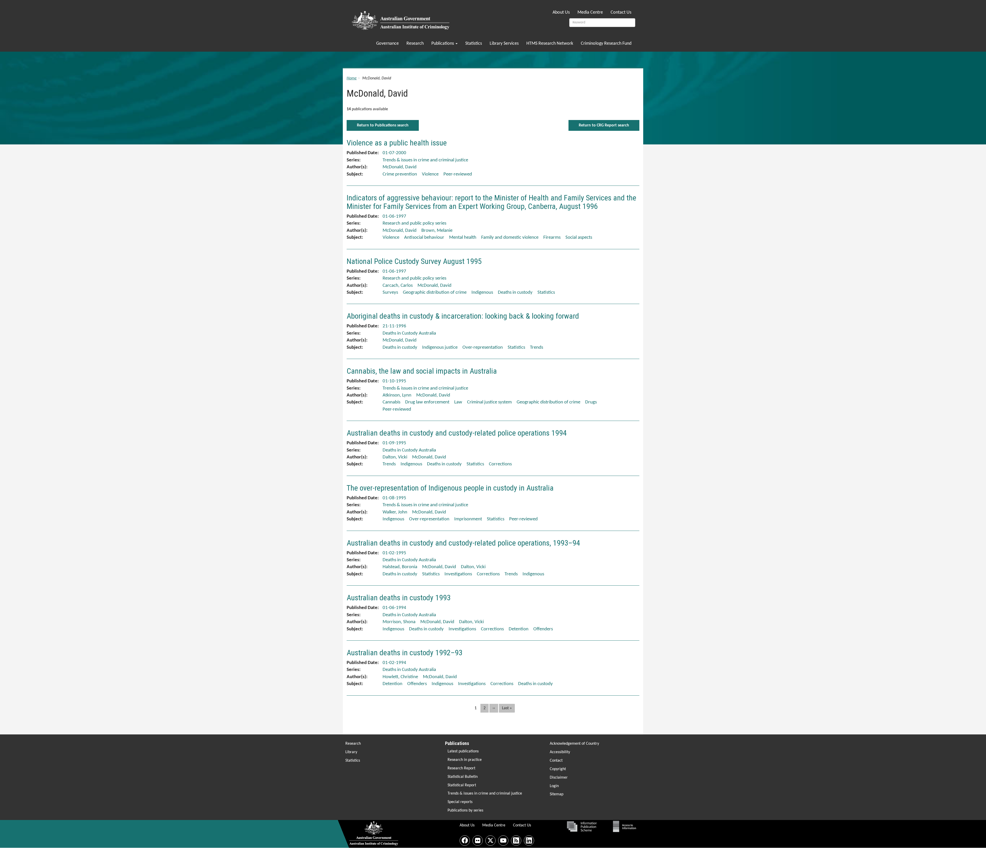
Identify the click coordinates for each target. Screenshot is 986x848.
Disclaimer (559, 778)
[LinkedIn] (529, 840)
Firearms (552, 237)
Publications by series (465, 810)
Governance (387, 43)
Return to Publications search (383, 125)
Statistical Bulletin (463, 777)
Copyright (558, 769)
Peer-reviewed (457, 174)
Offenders (543, 629)
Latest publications (463, 751)
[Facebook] (464, 840)
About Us (561, 12)
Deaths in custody (515, 292)
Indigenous (482, 292)
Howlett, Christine (400, 677)
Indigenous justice (440, 347)
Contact (556, 761)
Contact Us (621, 12)
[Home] (401, 18)
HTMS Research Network (549, 43)
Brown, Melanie (436, 230)
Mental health (462, 237)
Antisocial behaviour (424, 237)
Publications (443, 43)
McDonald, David (399, 167)
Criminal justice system (489, 402)
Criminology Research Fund (606, 43)
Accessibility (560, 752)
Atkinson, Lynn (397, 395)
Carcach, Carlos (398, 285)
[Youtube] (503, 840)
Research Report (461, 768)
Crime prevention (400, 174)
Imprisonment (468, 519)
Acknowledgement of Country (574, 744)
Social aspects (578, 237)
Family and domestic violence (509, 237)
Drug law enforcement (427, 402)
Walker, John (395, 512)
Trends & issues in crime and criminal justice (485, 793)
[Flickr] (477, 840)
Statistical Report (462, 785)
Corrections (500, 464)
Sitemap (556, 794)
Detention (518, 629)
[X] (490, 840)
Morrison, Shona (399, 622)
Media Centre (590, 12)
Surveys (390, 292)
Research (415, 43)
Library (351, 752)
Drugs (591, 402)
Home (352, 78)
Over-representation (482, 347)
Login (554, 786)
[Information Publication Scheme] (582, 826)
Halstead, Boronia (400, 567)
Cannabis (391, 402)
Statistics (473, 43)
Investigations (458, 574)
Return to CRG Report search (604, 125)
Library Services (504, 43)
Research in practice (465, 760)
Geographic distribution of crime (435, 292)
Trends (536, 347)
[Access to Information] (625, 826)
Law (458, 402)
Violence (430, 174)
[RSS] (516, 840)
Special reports (460, 802)
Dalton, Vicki (395, 457)
